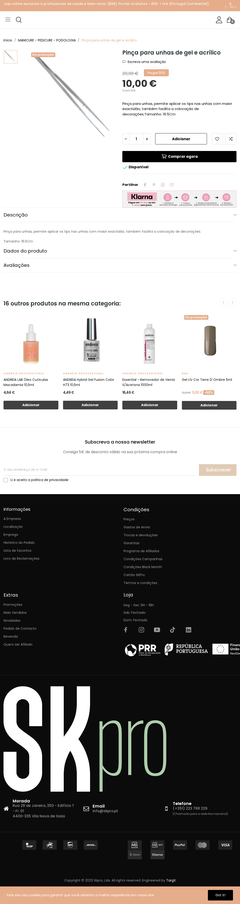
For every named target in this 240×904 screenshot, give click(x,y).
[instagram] (141, 630)
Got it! (220, 895)
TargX (171, 880)
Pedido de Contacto (20, 628)
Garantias (131, 543)
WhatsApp (162, 184)
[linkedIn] (188, 630)
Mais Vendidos (15, 612)
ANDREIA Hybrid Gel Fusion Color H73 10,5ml (88, 382)
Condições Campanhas (143, 559)
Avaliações (17, 265)
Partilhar (145, 184)
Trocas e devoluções (141, 535)
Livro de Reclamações (21, 558)
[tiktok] (172, 630)
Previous (223, 302)
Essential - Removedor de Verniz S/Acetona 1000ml (148, 382)
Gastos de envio (137, 527)
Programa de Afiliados (141, 551)
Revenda (11, 636)
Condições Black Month (143, 567)
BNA (185, 373)
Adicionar (181, 138)
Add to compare (230, 138)
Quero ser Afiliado (18, 644)
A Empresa (12, 518)
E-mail (171, 184)
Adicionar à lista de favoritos (217, 138)
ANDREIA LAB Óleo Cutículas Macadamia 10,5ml (26, 382)
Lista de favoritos (17, 550)
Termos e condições (140, 583)
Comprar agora (183, 156)
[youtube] (157, 630)
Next (232, 302)
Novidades (12, 620)
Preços (129, 519)
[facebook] (125, 630)
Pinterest (154, 184)
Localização (13, 526)
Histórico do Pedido (19, 542)
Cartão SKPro (134, 575)
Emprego (11, 534)
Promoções (13, 604)
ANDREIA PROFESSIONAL (24, 373)
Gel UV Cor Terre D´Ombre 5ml (207, 379)
